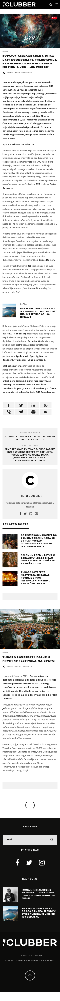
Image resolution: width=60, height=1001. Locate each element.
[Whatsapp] (46, 405)
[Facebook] (8, 405)
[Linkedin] (33, 405)
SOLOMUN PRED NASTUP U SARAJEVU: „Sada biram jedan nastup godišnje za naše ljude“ (38, 559)
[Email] (46, 412)
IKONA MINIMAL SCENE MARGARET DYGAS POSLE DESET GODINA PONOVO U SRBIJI (38, 894)
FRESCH (50, 961)
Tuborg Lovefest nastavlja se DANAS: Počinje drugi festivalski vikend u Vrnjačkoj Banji (35, 578)
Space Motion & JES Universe (18, 144)
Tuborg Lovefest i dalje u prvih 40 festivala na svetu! (30, 438)
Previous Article (30, 433)
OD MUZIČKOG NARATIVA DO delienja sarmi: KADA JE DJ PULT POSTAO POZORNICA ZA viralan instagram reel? (39, 541)
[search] (52, 840)
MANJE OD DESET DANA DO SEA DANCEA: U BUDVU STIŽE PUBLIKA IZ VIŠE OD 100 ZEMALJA (39, 312)
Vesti (5, 52)
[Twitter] (21, 405)
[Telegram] (21, 412)
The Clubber (13, 73)
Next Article (30, 445)
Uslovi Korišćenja (31, 955)
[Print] (33, 412)
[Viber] (8, 412)
